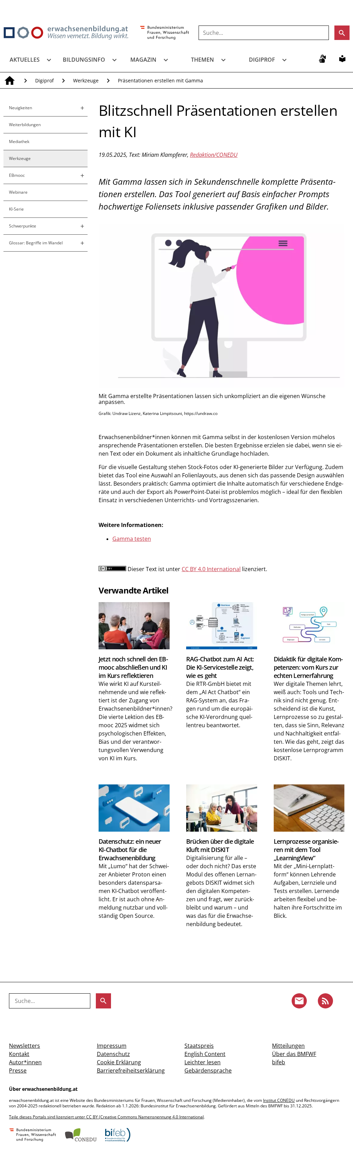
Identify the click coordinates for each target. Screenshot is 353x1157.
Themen (202, 59)
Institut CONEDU (279, 1100)
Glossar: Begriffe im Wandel (36, 243)
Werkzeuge (86, 80)
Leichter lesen (202, 1062)
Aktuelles (25, 59)
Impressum (112, 1045)
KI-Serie (16, 209)
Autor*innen (25, 1062)
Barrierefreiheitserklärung (131, 1070)
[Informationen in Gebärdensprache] (322, 58)
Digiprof (262, 59)
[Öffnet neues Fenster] (165, 33)
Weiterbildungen (25, 125)
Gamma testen (131, 538)
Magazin (143, 59)
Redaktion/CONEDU (214, 155)
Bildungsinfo (84, 59)
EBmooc (17, 175)
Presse (18, 1070)
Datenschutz (113, 1054)
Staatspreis (199, 1045)
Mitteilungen (288, 1045)
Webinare (18, 192)
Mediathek (19, 141)
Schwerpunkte (22, 226)
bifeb (278, 1062)
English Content (204, 1054)
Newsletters (24, 1045)
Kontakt (19, 1054)
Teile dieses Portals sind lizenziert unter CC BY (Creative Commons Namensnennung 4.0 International (106, 1117)
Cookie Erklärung (119, 1062)
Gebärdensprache (208, 1070)
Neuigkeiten (20, 108)
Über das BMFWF (294, 1054)
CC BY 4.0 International (211, 569)
